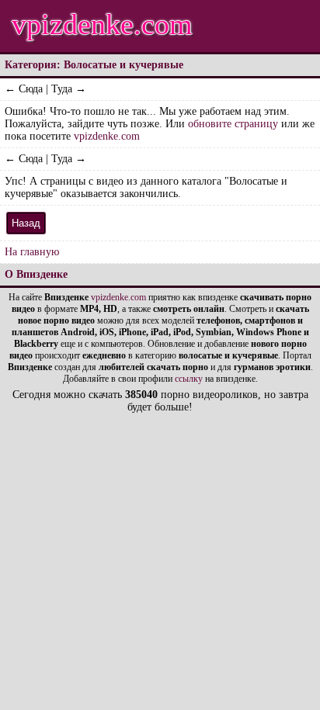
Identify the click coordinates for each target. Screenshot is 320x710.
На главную (32, 252)
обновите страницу (233, 124)
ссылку (189, 378)
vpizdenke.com (102, 24)
